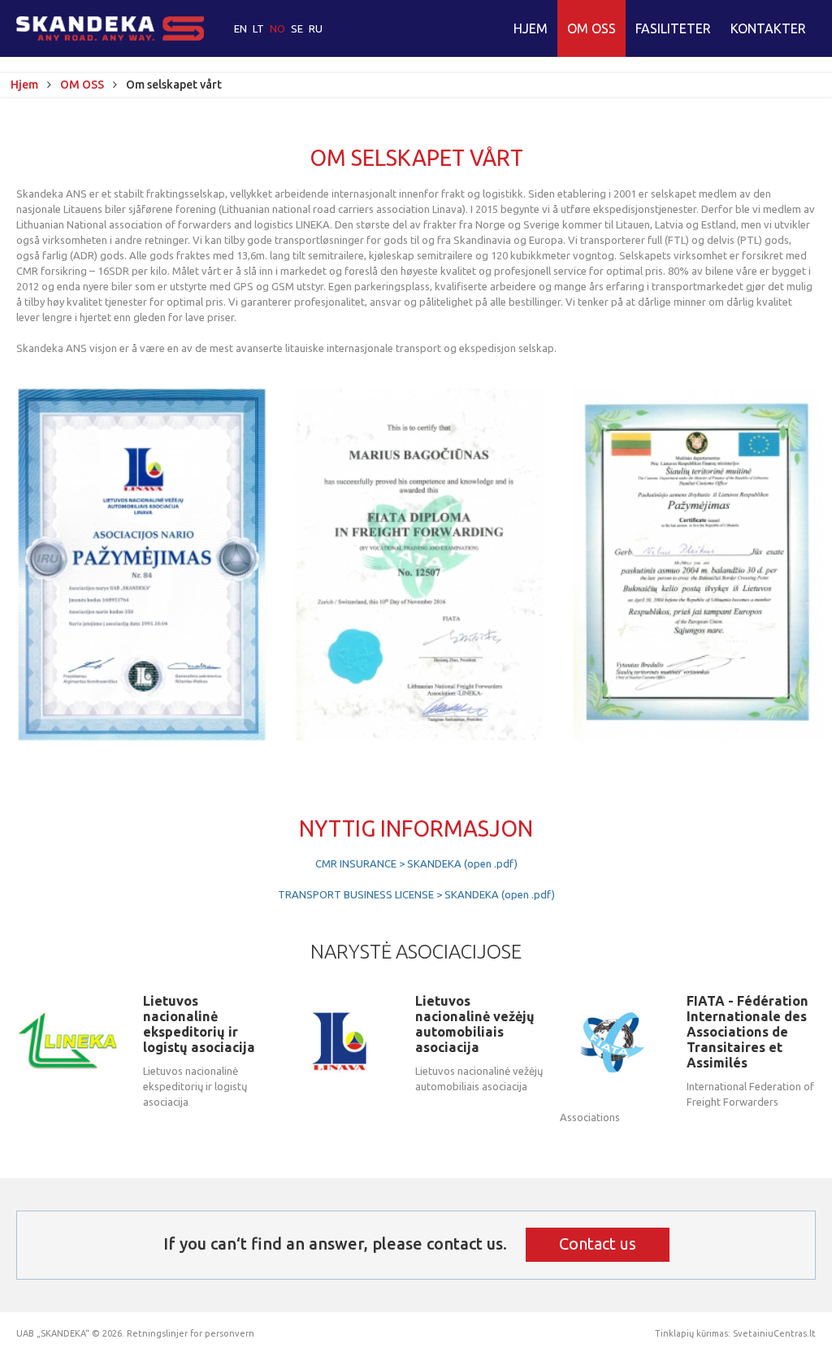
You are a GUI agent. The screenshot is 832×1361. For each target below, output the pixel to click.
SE (298, 28)
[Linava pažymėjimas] (141, 564)
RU (316, 28)
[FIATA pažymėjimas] (419, 564)
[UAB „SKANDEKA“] (110, 28)
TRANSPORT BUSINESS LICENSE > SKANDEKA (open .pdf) (416, 894)
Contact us (597, 1243)
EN (241, 28)
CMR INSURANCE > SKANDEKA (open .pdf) (416, 863)
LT (259, 28)
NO (279, 28)
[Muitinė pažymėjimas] (696, 564)
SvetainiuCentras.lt (774, 1333)
